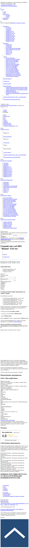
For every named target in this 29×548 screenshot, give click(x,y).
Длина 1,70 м (9, 53)
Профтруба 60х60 (7, 226)
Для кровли (8, 28)
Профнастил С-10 (10, 32)
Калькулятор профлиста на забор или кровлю (13, 496)
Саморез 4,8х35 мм (7, 221)
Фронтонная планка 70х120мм (13, 73)
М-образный (9, 44)
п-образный (6, 183)
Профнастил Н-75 (10, 41)
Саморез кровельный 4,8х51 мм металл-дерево (16, 88)
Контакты (5, 19)
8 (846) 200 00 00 (4, 6)
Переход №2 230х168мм (11, 67)
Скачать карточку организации (8, 420)
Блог (4, 118)
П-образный (9, 45)
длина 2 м (5, 192)
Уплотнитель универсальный (10, 228)
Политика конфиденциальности (8, 509)
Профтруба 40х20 (7, 225)
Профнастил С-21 (10, 34)
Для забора (8, 27)
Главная (5, 111)
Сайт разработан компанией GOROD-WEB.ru (12, 510)
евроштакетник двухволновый (10, 186)
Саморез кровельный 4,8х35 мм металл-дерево (16, 87)
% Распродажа (6, 116)
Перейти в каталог (5, 129)
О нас (4, 13)
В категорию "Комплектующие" (8, 219)
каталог (2, 9)
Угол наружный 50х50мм (12, 69)
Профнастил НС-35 (10, 38)
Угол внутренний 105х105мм (12, 72)
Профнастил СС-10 (10, 33)
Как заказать (6, 14)
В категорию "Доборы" (6, 195)
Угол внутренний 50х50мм (12, 71)
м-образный (6, 182)
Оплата (7, 16)
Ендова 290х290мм (10, 58)
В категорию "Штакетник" (7, 180)
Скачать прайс (6, 495)
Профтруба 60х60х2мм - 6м (12, 92)
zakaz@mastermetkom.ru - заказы (8, 503)
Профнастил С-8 (10, 31)
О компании (6, 485)
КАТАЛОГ (5, 492)
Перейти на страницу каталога (18, 22)
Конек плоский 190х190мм (12, 61)
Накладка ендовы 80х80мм (12, 65)
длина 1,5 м (6, 189)
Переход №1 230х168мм (11, 66)
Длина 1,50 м (9, 52)
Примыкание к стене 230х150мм (13, 75)
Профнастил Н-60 (10, 39)
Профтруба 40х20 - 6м (11, 90)
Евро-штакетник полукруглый (13, 49)
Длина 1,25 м (9, 50)
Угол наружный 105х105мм (12, 70)
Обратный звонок (13, 6)
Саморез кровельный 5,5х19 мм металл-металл (16, 89)
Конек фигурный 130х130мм (12, 64)
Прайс (4, 12)
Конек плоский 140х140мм (12, 60)
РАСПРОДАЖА (7, 493)
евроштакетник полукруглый (10, 187)
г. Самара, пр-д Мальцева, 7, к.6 (10, 125)
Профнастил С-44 (10, 37)
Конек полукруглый (10, 62)
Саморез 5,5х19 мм (7, 224)
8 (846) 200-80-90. (18, 321)
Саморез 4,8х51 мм (7, 223)
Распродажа (6, 18)
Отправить (3, 236)
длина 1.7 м (6, 190)
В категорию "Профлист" (6, 160)
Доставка (8, 15)
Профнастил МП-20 (10, 36)
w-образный (6, 184)
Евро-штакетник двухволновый (13, 48)
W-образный (9, 47)
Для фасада (8, 30)
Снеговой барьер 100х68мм (12, 76)
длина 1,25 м (6, 188)
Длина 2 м (8, 54)
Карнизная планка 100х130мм (13, 59)
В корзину (3, 283)
